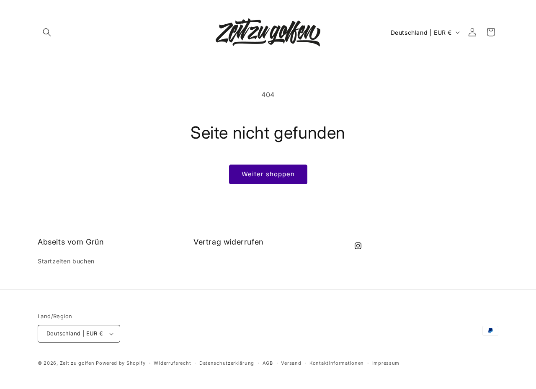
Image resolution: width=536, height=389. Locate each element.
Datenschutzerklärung (226, 363)
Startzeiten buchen (66, 261)
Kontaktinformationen (336, 363)
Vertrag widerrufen (228, 241)
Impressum (385, 363)
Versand (291, 363)
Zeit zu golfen (77, 363)
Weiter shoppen (268, 174)
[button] (47, 32)
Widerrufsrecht (172, 363)
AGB (268, 363)
